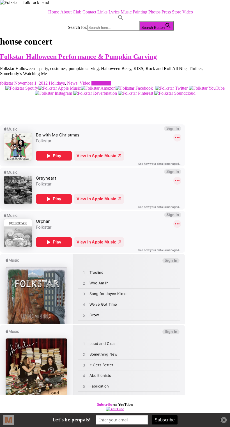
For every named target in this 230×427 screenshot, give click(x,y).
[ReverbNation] (95, 93)
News (72, 83)
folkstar (6, 83)
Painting (140, 12)
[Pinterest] (135, 93)
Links (102, 12)
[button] (120, 18)
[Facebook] (134, 88)
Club (77, 12)
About (66, 12)
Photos (154, 12)
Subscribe (104, 404)
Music (126, 12)
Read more (101, 83)
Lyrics (114, 12)
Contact (89, 12)
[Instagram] (53, 93)
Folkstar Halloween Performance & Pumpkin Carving (78, 56)
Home (53, 12)
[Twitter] (171, 88)
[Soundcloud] (175, 93)
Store (176, 12)
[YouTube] (207, 88)
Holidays (57, 83)
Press (166, 12)
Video (187, 12)
